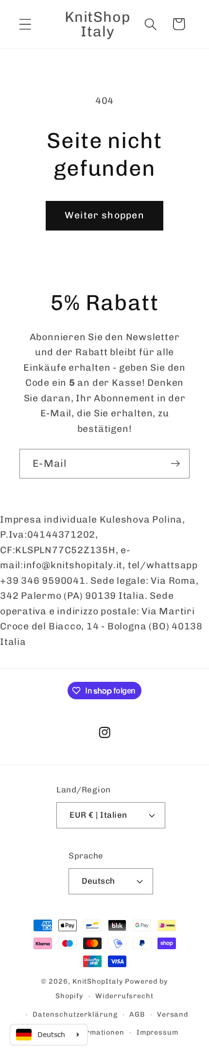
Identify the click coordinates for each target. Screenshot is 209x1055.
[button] (25, 24)
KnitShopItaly (97, 981)
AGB (137, 1014)
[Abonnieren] (175, 463)
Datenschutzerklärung (75, 1014)
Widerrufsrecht (124, 996)
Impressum (157, 1032)
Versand (172, 1014)
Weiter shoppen (104, 215)
